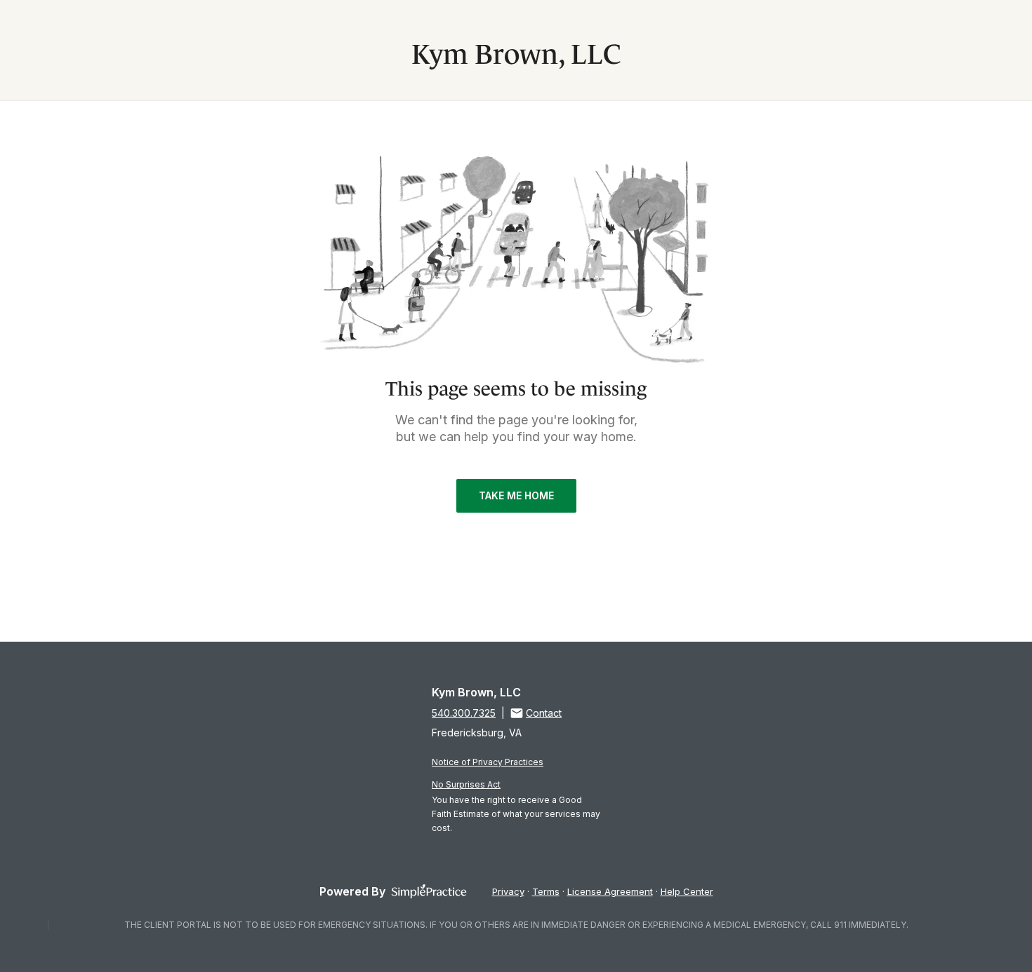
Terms (546, 891)
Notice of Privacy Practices (487, 762)
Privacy (508, 891)
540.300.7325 (464, 713)
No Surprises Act (466, 784)
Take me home (516, 495)
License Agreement (610, 891)
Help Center (687, 891)
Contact (544, 713)
